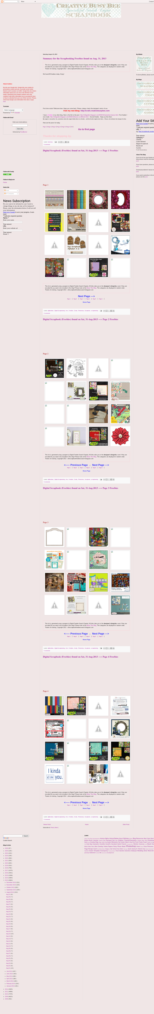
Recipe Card (92, 849)
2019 (6, 865)
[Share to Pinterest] (68, 142)
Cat (113, 840)
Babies (116, 838)
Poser (145, 846)
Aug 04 (8, 961)
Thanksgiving (104, 851)
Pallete (106, 846)
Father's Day (129, 842)
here (4, 101)
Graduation (96, 844)
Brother (86, 840)
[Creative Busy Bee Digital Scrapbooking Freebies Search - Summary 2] (7, 175)
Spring (134, 849)
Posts (7, 190)
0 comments (47, 144)
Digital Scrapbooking (59, 310)
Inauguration (130, 844)
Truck (117, 851)
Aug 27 (8, 904)
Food (145, 842)
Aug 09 (8, 948)
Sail (111, 849)
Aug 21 (8, 919)
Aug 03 (8, 963)
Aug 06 (8, 956)
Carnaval (109, 840)
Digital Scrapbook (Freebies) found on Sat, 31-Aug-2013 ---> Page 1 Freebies (80, 150)
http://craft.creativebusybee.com (95, 111)
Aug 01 (8, 968)
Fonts (141, 842)
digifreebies (51, 310)
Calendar (96, 840)
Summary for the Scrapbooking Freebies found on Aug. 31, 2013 (74, 58)
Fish (133, 842)
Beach (121, 838)
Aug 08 (8, 951)
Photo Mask (121, 846)
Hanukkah (114, 844)
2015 (6, 875)
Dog (97, 842)
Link (146, 844)
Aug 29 (8, 899)
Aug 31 (8, 894)
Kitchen (136, 844)
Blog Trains (147, 838)
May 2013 (9, 976)
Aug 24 (8, 911)
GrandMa (102, 844)
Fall (119, 842)
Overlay (101, 846)
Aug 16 (8, 931)
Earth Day (104, 842)
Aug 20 (8, 921)
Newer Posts (47, 824)
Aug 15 (8, 934)
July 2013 (9, 971)
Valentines (128, 851)
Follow (5, 182)
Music (86, 846)
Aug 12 (8, 941)
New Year (91, 846)
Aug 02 (8, 965)
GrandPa (108, 844)
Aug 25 (8, 909)
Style (147, 849)
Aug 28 (8, 902)
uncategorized (110, 852)
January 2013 (10, 986)
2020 (6, 863)
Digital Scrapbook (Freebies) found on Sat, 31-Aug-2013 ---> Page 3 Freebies (80, 488)
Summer (86, 850)
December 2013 (11, 882)
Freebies (71, 310)
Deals (88, 842)
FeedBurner (23, 132)
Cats (116, 840)
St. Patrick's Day (141, 849)
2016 (6, 873)
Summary (50, 142)
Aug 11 (8, 943)
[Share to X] (64, 142)
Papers (110, 846)
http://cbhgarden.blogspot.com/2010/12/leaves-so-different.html (69, 117)
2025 (6, 851)
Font (137, 842)
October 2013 (10, 887)
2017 (6, 870)
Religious (107, 849)
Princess (150, 846)
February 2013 (10, 983)
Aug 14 (8, 936)
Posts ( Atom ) (54, 827)
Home (87, 824)
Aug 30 (8, 897)
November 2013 (11, 885)
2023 (6, 855)
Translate (17, 112)
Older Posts (126, 824)
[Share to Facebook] (66, 142)
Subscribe (151, 849)
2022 (6, 858)
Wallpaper (134, 851)
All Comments (10, 193)
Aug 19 (8, 924)
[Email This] (59, 142)
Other (96, 846)
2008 (6, 999)
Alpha (107, 838)
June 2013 (9, 973)
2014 (6, 878)
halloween (93, 852)
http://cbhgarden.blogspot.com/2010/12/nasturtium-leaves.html (99, 115)
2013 (6, 880)
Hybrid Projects (122, 844)
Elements (114, 842)
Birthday (126, 838)
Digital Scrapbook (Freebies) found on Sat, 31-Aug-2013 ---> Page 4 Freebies (80, 656)
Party (115, 846)
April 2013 (9, 978)
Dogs (100, 842)
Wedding (140, 851)
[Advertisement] (83, 35)
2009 (6, 996)
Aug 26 (8, 906)
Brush (91, 840)
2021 (6, 860)
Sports (130, 849)
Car (104, 840)
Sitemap (125, 849)
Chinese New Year (142, 840)
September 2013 (11, 890)
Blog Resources (138, 838)
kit (101, 852)
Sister (121, 849)
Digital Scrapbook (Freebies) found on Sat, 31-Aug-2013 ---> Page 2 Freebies (80, 319)
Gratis (76, 310)
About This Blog (91, 67)
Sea (118, 849)
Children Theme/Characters (127, 840)
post (137, 161)
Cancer (101, 840)
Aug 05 (8, 958)
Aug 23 (8, 914)
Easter (109, 842)
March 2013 (10, 981)
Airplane (102, 838)
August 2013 (10, 892)
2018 (6, 868)
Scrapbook (88, 310)
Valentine (122, 851)
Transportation (112, 850)
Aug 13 (8, 938)
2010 (6, 994)
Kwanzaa (142, 844)
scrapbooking (94, 310)
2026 (6, 848)
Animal (111, 838)
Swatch (91, 851)
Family (123, 842)
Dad (85, 842)
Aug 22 (8, 916)
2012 (6, 989)
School (115, 849)
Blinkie (131, 838)
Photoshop (81, 310)
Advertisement (96, 838)
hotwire (98, 852)
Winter (146, 851)
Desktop (92, 842)
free (67, 310)
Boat (152, 838)
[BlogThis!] (61, 142)
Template (97, 851)
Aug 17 (8, 929)
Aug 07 (8, 953)
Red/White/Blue (101, 849)
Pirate (138, 846)
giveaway (87, 852)
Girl (85, 844)
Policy (142, 846)
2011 (6, 991)
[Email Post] (55, 142)
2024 (6, 853)
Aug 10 (8, 946)
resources (104, 852)
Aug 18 (8, 926)
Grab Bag (89, 844)
